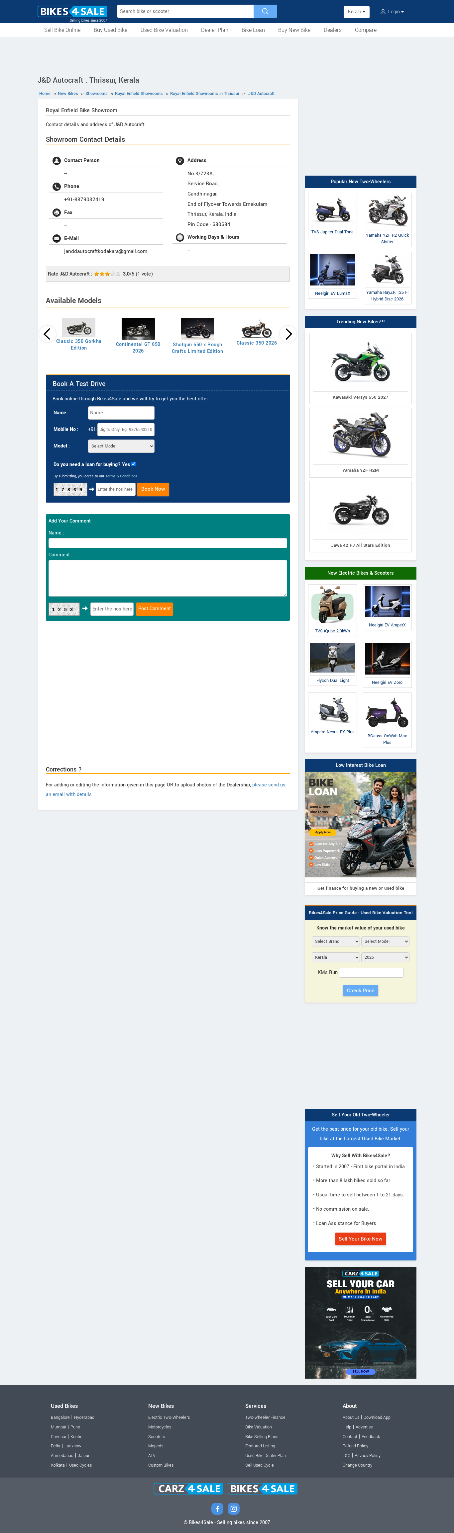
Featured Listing (260, 1446)
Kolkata (58, 1465)
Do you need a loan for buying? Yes (92, 464)
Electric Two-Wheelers (169, 1417)
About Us (351, 1417)
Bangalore (60, 1417)
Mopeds (155, 1446)
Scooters (156, 1437)
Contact (350, 1437)
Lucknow (72, 1446)
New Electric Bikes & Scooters (360, 573)
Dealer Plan (214, 30)
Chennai (58, 1437)
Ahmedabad (62, 1456)
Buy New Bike (294, 30)
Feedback (371, 1437)
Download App (377, 1417)
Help (347, 1427)
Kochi (75, 1437)
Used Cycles (80, 1465)
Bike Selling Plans (261, 1437)
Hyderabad (84, 1417)
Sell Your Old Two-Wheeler (361, 1114)
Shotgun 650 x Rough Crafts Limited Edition (197, 348)
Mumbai (58, 1427)
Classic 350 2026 (257, 343)
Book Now (153, 489)
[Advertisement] (227, 55)
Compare (366, 30)
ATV (152, 1456)
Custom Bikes (160, 1465)
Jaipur (83, 1456)
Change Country (357, 1465)
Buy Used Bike (110, 30)
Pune (75, 1427)
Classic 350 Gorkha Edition (79, 345)
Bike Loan (253, 30)
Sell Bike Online (62, 30)
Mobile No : (66, 429)
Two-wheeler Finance (265, 1417)
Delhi (55, 1446)
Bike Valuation (258, 1427)
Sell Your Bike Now (361, 1239)
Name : (61, 412)
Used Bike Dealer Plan (265, 1456)
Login (394, 11)
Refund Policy (355, 1446)
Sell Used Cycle (259, 1465)
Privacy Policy (368, 1456)
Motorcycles (159, 1427)
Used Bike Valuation (164, 30)
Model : (62, 446)
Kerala (355, 11)
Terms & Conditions (121, 476)
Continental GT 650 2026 (138, 348)
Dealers (333, 30)
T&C (346, 1456)
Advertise (364, 1427)
